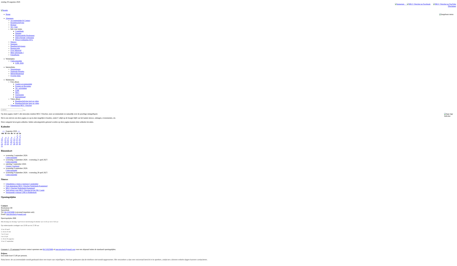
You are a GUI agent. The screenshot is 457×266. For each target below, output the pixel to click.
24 (2, 144)
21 (14, 142)
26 (8, 144)
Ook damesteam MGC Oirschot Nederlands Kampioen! (27, 186)
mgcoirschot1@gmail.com (16, 214)
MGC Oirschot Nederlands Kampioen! (20, 188)
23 (20, 142)
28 (14, 144)
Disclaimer (452, 6)
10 (2, 140)
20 (11, 142)
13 (11, 140)
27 (11, 144)
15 (17, 140)
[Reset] (24, 110)
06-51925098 (9, 212)
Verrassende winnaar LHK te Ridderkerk (21, 192)
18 (5, 142)
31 (2, 146)
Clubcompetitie (11, 158)
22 (17, 142)
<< (3, 131)
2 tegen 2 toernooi (12, 166)
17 (2, 142)
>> (18, 131)
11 (5, 140)
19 (8, 142)
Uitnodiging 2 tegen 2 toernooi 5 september (22, 184)
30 (20, 144)
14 (14, 140)
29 (17, 144)
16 (20, 140)
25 (5, 144)
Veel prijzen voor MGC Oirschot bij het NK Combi (25, 190)
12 (8, 140)
